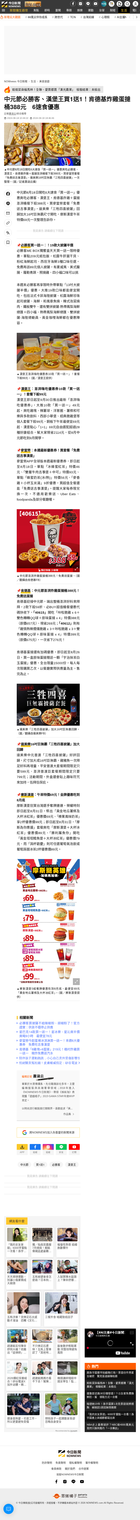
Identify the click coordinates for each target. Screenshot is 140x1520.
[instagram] (80, 3)
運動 (91, 10)
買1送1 (40, 1164)
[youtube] (95, 3)
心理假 (105, 17)
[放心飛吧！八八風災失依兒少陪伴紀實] (33, 4)
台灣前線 (88, 17)
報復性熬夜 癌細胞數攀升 (67, 1246)
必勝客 (26, 245)
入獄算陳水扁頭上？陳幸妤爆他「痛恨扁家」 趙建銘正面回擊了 (66, 1278)
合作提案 (84, 1468)
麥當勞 (26, 450)
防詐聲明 (47, 1462)
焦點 (36, 10)
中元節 (24, 1164)
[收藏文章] (8, 242)
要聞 (58, 10)
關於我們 (70, 1468)
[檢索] (127, 4)
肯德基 (26, 590)
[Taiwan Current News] (104, 4)
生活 (124, 10)
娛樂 (80, 10)
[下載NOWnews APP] (119, 4)
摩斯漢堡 (27, 795)
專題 (69, 10)
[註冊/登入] (135, 4)
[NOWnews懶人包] (111, 4)
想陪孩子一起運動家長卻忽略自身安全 (60, 1420)
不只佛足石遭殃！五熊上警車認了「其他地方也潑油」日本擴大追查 (41, 1349)
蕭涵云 (12, 113)
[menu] (3, 10)
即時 (47, 10)
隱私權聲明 (75, 1462)
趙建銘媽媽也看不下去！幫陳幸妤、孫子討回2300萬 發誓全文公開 (42, 1380)
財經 (112, 10)
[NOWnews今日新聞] (11, 4)
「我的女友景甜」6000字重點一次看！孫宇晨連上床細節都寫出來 (17, 1248)
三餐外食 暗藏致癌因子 (59, 1317)
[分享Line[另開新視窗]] (8, 203)
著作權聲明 (91, 1462)
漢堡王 (26, 389)
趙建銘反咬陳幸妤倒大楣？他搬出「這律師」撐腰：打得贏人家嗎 (16, 1349)
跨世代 (59, 17)
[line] (88, 3)
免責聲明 (60, 1462)
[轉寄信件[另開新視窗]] (8, 213)
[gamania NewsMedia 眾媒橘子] (70, 1496)
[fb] (73, 3)
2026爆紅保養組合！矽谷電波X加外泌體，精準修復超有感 (17, 1381)
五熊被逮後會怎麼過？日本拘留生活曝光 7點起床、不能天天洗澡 (41, 1278)
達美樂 (26, 744)
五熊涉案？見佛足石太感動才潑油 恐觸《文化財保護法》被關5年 (22, 1319)
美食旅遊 (44, 81)
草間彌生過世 (19, 10)
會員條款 (56, 1468)
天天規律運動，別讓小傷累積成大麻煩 (16, 1280)
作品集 (67, 1114)
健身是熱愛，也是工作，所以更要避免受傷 (22, 1420)
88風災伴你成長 (37, 17)
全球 (101, 10)
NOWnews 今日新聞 (15, 81)
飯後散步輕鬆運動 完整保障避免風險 (67, 1349)
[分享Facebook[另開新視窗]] (8, 194)
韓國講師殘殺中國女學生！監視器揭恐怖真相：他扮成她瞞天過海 (66, 1380)
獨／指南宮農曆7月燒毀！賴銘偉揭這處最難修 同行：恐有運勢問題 (41, 1248)
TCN (73, 17)
